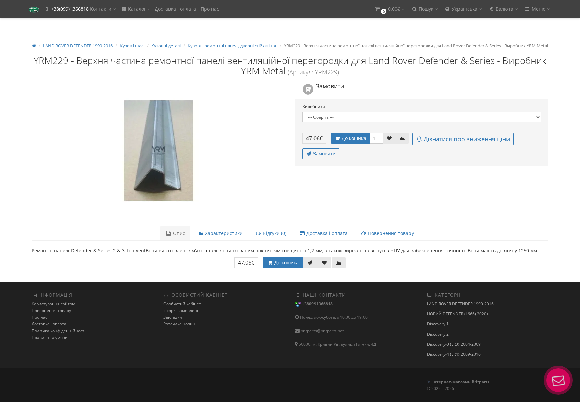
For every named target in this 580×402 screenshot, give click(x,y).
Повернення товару (390, 233)
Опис (178, 233)
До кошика (353, 138)
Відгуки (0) (273, 233)
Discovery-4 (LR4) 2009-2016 (454, 354)
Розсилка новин (179, 324)
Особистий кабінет (182, 304)
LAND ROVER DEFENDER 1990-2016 (460, 304)
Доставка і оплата (175, 9)
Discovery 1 (438, 324)
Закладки (172, 317)
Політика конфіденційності (58, 331)
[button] (389, 9)
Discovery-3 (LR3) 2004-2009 (454, 344)
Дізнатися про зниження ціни (467, 139)
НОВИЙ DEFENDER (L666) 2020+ (458, 314)
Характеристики (223, 233)
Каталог (137, 9)
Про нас (210, 9)
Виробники (313, 106)
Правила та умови (50, 337)
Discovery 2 (438, 334)
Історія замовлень (181, 310)
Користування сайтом (53, 304)
